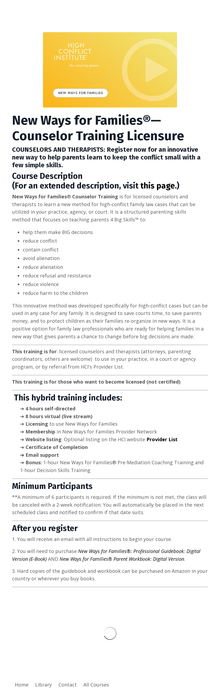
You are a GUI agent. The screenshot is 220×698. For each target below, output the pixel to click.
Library (43, 684)
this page (157, 186)
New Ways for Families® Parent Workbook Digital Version (122, 559)
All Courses (96, 684)
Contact (67, 684)
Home (21, 684)
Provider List (162, 439)
